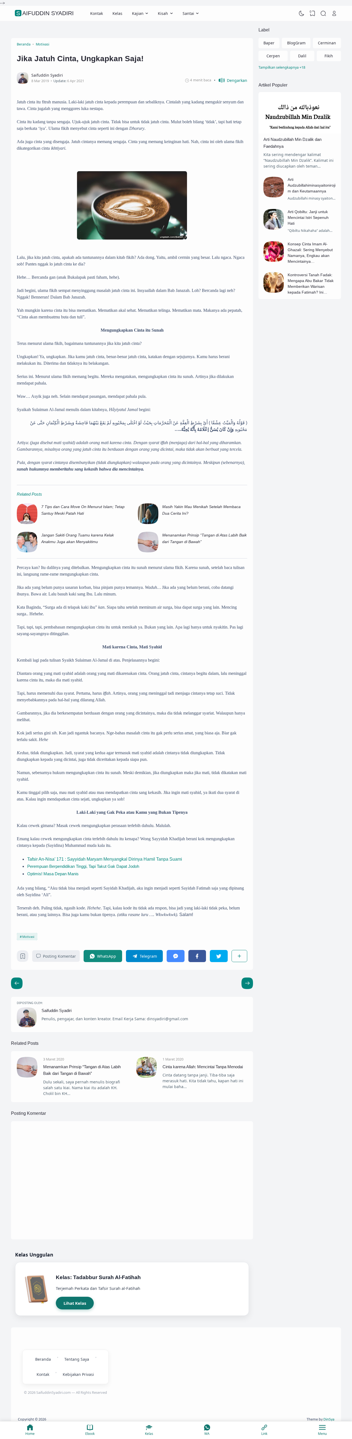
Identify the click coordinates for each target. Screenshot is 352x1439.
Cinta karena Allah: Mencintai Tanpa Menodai (203, 1066)
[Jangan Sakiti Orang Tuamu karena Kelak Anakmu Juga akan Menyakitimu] (27, 551)
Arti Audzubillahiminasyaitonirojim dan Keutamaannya (312, 185)
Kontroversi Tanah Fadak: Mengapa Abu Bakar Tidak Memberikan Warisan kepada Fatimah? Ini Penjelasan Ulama (311, 286)
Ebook (90, 1433)
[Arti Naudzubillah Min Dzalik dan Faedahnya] (299, 132)
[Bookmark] (23, 957)
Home (30, 1433)
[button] (230, 80)
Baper (268, 42)
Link (264, 1433)
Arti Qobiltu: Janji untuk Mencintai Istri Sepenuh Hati (308, 217)
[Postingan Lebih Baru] (247, 983)
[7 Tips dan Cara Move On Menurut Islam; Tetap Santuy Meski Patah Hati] (27, 523)
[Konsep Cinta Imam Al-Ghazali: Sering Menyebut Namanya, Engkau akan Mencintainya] (273, 260)
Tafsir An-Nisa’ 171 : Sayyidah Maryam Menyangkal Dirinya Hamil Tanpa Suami (104, 859)
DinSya (328, 1419)
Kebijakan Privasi (78, 1374)
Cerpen (273, 55)
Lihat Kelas (75, 1303)
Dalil (302, 55)
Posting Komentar (59, 956)
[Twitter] (218, 956)
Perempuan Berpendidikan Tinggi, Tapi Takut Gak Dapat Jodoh (83, 866)
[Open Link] (334, 13)
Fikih (328, 55)
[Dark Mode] (302, 13)
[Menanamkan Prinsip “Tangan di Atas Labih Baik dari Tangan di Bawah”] (148, 551)
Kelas (117, 13)
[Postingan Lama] (17, 983)
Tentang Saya (76, 1359)
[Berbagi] (239, 956)
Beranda (43, 1359)
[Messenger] (175, 956)
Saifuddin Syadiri (45, 13)
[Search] (323, 13)
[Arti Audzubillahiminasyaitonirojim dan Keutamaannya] (273, 195)
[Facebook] (197, 956)
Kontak (96, 13)
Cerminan (327, 42)
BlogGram (296, 42)
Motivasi (28, 937)
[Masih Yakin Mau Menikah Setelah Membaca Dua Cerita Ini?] (148, 523)
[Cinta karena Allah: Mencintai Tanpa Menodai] (146, 1076)
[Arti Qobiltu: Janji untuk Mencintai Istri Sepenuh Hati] (273, 228)
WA (207, 1433)
